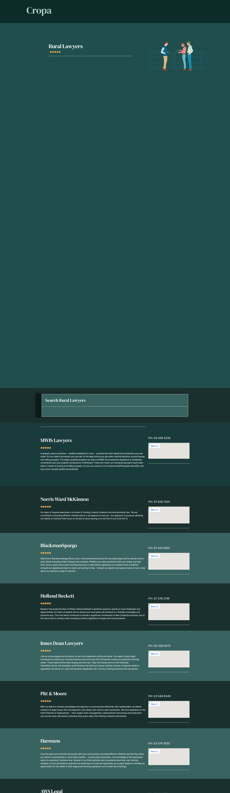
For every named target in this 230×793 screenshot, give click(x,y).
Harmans (50, 740)
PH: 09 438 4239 (159, 438)
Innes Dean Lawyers (61, 643)
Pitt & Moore (53, 693)
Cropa (39, 10)
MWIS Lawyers (56, 440)
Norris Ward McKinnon (64, 499)
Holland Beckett (57, 595)
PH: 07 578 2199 (159, 598)
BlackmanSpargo (58, 545)
